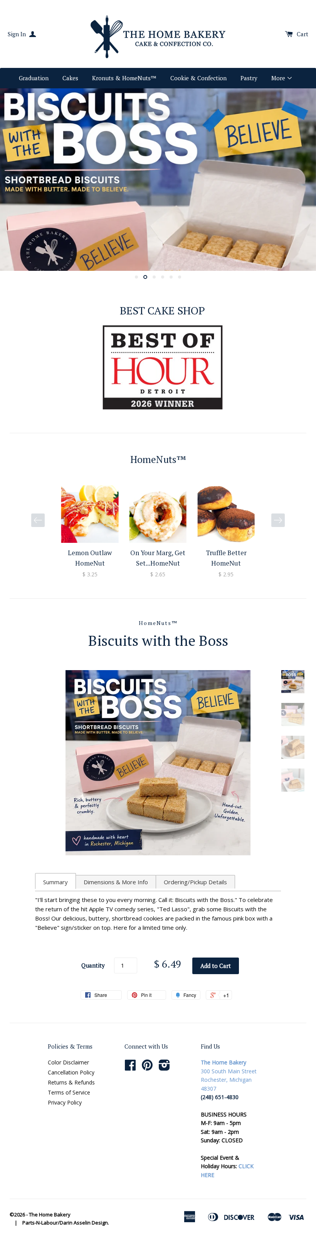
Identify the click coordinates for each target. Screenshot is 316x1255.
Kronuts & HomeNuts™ (124, 78)
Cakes (70, 78)
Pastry (248, 78)
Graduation (34, 78)
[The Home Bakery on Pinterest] (147, 1067)
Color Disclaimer (68, 1062)
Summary (55, 882)
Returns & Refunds (71, 1082)
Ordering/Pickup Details (195, 882)
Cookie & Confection (198, 78)
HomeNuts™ (158, 623)
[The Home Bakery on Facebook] (130, 1067)
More (279, 78)
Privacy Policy (65, 1102)
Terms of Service (69, 1092)
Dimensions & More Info (116, 882)
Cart (302, 34)
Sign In (17, 34)
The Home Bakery (50, 1214)
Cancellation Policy (71, 1072)
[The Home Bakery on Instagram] (164, 1067)
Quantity (93, 965)
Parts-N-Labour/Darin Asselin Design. (65, 1222)
